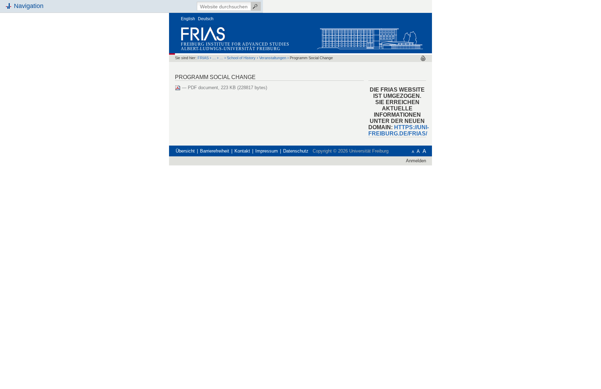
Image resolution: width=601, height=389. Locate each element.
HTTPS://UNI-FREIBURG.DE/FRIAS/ (398, 130)
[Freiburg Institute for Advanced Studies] (369, 37)
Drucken (423, 58)
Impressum (266, 151)
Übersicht (185, 151)
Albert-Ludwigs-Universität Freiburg (230, 48)
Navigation (28, 5)
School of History (241, 58)
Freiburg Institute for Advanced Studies (235, 44)
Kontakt (242, 151)
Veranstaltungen (272, 58)
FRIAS (203, 58)
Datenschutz (295, 151)
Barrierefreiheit (214, 151)
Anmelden (416, 160)
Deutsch (206, 18)
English (188, 18)
